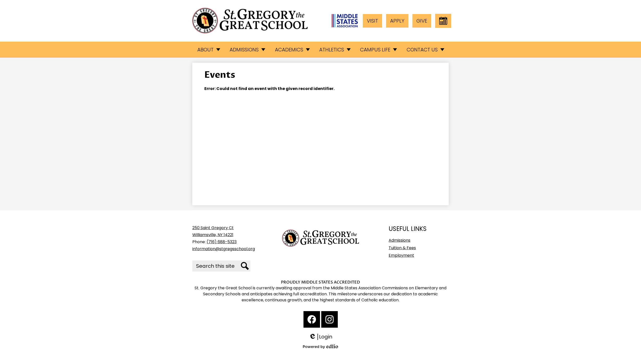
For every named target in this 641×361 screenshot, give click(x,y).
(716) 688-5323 (222, 242)
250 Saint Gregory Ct (213, 228)
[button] (208, 50)
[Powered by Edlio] (320, 346)
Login (322, 337)
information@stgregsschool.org (223, 249)
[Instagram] (329, 319)
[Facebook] (311, 319)
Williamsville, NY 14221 (212, 235)
